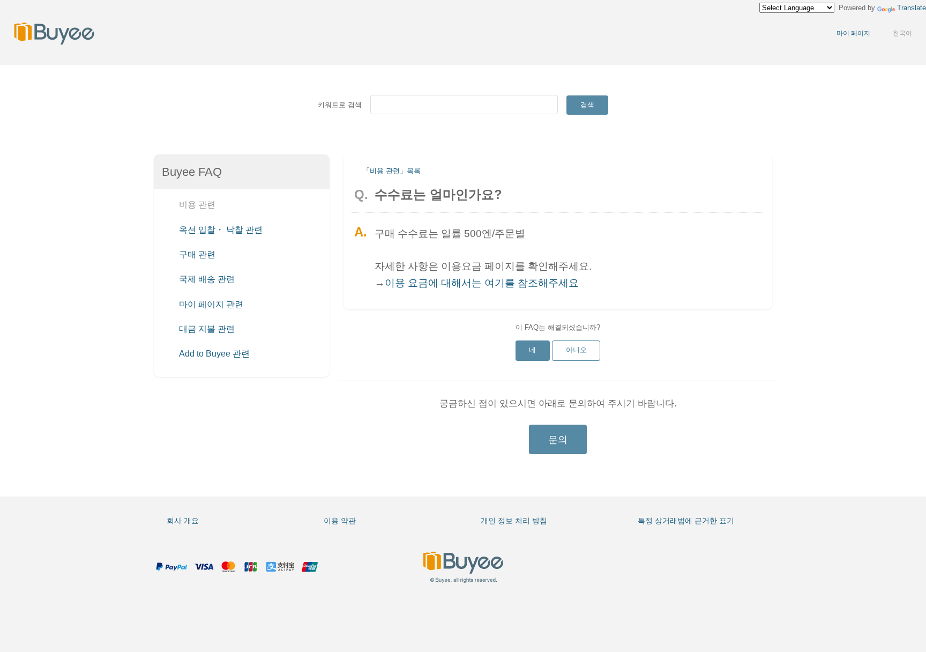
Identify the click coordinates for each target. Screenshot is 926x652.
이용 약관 (340, 520)
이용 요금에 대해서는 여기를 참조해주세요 (482, 282)
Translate (911, 8)
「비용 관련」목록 (392, 171)
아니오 (576, 350)
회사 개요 (183, 520)
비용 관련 (196, 205)
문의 (557, 439)
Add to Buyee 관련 (213, 354)
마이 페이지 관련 (210, 304)
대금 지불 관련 (206, 329)
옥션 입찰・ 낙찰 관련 (220, 229)
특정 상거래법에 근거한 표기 (686, 520)
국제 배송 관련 (206, 279)
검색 (587, 105)
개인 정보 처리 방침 (514, 520)
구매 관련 (196, 255)
